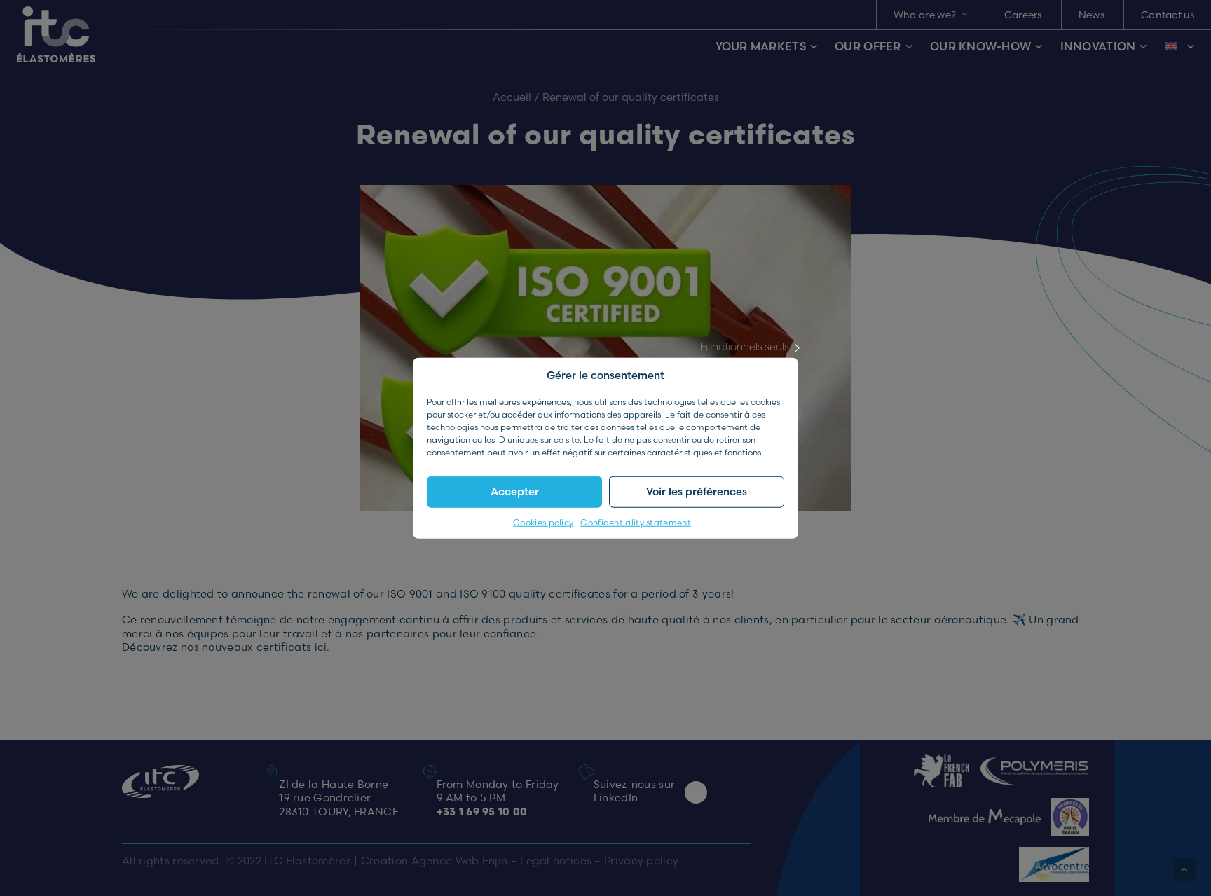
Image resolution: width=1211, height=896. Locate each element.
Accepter (515, 491)
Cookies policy (543, 521)
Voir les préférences (696, 491)
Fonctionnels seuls (744, 345)
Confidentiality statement (635, 521)
